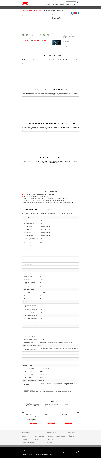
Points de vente (36, 40)
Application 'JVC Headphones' (30, 349)
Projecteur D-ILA (71, 435)
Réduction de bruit (28, 264)
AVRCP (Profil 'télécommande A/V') (31, 309)
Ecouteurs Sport (24, 439)
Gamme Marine (49, 442)
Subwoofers (63, 436)
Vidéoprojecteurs (71, 432)
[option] (65, 39)
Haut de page (50, 445)
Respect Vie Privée (46, 454)
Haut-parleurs (63, 435)
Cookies (51, 454)
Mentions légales (74, 4)
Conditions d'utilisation (39, 454)
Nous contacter (68, 4)
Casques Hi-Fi (37, 438)
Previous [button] (23, 412)
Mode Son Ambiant (28, 267)
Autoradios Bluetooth (50, 439)
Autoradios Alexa (49, 438)
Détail (33, 423)
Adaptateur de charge (28, 342)
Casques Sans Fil (24, 436)
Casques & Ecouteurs (29, 10)
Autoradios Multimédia (50, 435)
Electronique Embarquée (51, 432)
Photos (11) (27, 40)
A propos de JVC (61, 4)
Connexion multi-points (28, 242)
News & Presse (48, 4)
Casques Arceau (37, 435)
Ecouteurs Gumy (24, 438)
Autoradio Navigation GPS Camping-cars (53, 436)
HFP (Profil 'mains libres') (29, 312)
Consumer (23, 10)
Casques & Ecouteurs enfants (39, 436)
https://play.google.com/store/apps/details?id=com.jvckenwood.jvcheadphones (55, 355)
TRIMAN (54, 454)
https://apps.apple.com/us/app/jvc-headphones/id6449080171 (52, 352)
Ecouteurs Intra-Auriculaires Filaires (28, 442)
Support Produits (55, 4)
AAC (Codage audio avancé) (29, 322)
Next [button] (78, 412)
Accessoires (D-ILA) (71, 438)
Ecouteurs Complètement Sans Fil (27, 435)
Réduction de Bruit (37, 10)
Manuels (45, 40)
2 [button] (66, 46)
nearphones (37, 439)
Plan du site (24, 450)
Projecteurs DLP (71, 436)
